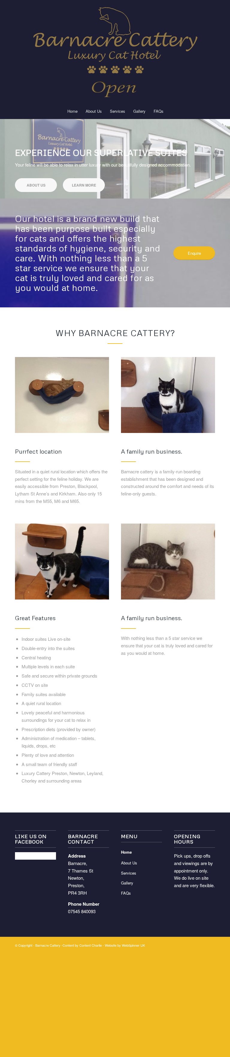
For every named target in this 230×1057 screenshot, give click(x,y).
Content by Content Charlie (82, 945)
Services (128, 873)
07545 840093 (82, 911)
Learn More (84, 185)
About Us (36, 185)
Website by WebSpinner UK (125, 945)
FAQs (126, 893)
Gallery (127, 883)
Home (126, 852)
